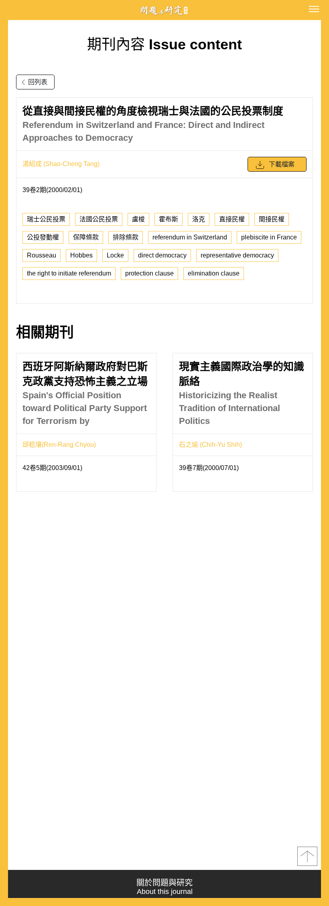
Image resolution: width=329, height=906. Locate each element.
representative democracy (237, 255)
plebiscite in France (269, 237)
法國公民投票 (98, 219)
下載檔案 (281, 164)
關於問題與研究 (164, 887)
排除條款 (125, 237)
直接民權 (232, 219)
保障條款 (86, 237)
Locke (115, 255)
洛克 (198, 219)
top (307, 856)
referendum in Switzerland (189, 237)
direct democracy (162, 255)
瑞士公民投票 (46, 219)
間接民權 (271, 219)
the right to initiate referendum (69, 273)
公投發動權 (43, 237)
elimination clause (214, 273)
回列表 (37, 82)
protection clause (149, 273)
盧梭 (138, 219)
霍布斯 (168, 219)
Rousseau (41, 255)
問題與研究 (164, 10)
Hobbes (81, 255)
